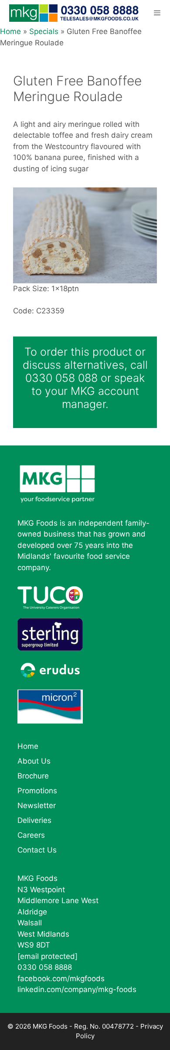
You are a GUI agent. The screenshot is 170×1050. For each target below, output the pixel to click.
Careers (31, 835)
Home (10, 31)
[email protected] (47, 956)
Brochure (33, 775)
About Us (34, 761)
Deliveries (34, 820)
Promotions (37, 790)
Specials (43, 31)
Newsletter (36, 805)
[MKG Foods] (74, 13)
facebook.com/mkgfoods (61, 978)
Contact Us (37, 850)
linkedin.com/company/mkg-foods (76, 989)
